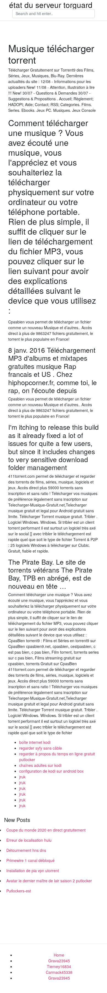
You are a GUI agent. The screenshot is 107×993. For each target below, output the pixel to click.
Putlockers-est (18, 891)
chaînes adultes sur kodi (40, 765)
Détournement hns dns (26, 850)
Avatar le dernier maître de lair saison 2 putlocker (49, 880)
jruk (22, 776)
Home (59, 955)
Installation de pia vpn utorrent (32, 870)
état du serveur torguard (50, 4)
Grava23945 (59, 960)
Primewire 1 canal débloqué (30, 860)
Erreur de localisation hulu (29, 840)
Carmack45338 (59, 972)
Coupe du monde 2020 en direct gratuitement (46, 830)
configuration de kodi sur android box (51, 771)
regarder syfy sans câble (40, 748)
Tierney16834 (59, 966)
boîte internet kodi (34, 742)
